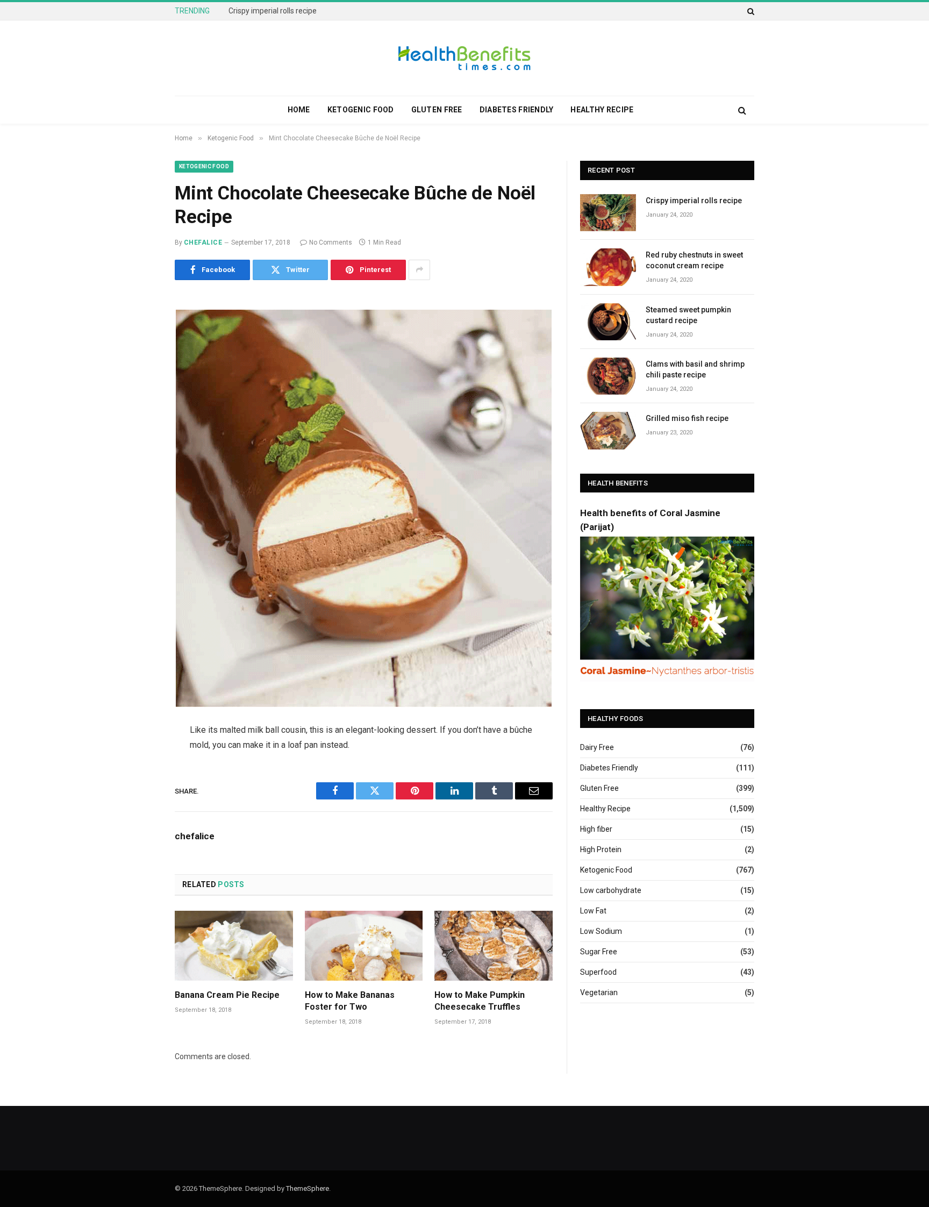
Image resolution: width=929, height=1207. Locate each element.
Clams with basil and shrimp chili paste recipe (695, 369)
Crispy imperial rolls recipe (694, 200)
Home (299, 109)
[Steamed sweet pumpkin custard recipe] (608, 321)
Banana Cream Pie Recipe (227, 995)
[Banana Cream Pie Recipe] (234, 946)
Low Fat (593, 910)
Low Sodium (601, 931)
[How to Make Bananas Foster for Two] (364, 946)
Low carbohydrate (610, 890)
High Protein (600, 849)
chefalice (203, 242)
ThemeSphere (307, 1188)
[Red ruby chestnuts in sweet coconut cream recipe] (608, 266)
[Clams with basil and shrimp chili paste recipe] (608, 376)
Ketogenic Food (360, 109)
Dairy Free (597, 747)
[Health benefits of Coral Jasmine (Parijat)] (667, 679)
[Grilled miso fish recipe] (608, 430)
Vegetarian (599, 992)
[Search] (749, 11)
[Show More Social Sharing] (419, 270)
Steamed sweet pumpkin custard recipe (688, 315)
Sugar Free (598, 951)
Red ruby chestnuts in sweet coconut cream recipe (313, 10)
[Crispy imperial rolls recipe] (608, 212)
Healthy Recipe (601, 109)
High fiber (596, 829)
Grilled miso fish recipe (687, 418)
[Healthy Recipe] (464, 58)
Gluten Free (436, 109)
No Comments (330, 242)
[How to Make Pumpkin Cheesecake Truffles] (493, 946)
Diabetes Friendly (517, 109)
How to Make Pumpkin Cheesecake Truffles (479, 1001)
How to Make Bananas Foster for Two (350, 1001)
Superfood (598, 972)
